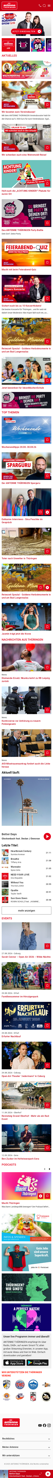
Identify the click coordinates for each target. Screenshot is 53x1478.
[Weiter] (49, 1169)
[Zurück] (44, 1169)
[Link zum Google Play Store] (38, 1363)
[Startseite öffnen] (9, 6)
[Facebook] (44, 1425)
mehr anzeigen (26, 910)
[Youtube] (40, 1425)
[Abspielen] (48, 1474)
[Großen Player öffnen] (40, 1474)
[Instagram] (49, 1425)
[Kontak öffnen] (40, 5)
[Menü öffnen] (49, 5)
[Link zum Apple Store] (14, 1363)
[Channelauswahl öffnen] (44, 5)
